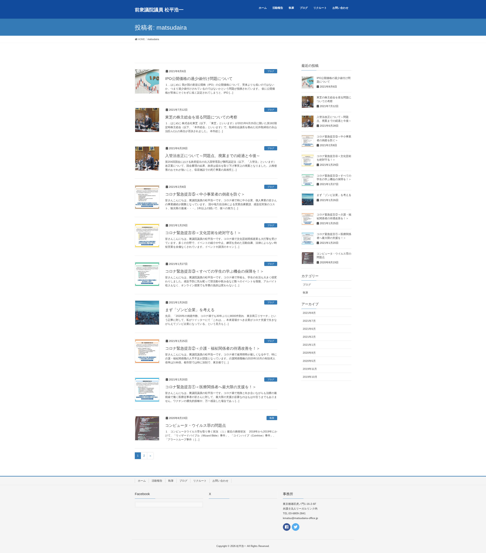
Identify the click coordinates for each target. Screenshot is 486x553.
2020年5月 (309, 360)
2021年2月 (309, 336)
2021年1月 (309, 344)
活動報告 (157, 480)
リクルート (200, 480)
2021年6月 (309, 328)
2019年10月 (310, 376)
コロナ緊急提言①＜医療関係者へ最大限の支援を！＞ (210, 387)
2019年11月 (310, 368)
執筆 (272, 418)
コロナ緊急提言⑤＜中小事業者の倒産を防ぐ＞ (205, 194)
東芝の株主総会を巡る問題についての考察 (201, 117)
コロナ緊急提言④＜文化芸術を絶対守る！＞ (203, 233)
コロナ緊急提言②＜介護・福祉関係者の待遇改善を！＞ (212, 348)
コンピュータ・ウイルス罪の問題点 (195, 425)
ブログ (270, 71)
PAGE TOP (472, 533)
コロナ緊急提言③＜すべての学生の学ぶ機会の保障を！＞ (214, 271)
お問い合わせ (220, 480)
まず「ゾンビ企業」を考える (190, 310)
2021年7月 (309, 320)
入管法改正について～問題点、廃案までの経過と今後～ (212, 156)
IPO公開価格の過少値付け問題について (199, 79)
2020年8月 (309, 352)
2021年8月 (309, 312)
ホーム (142, 480)
